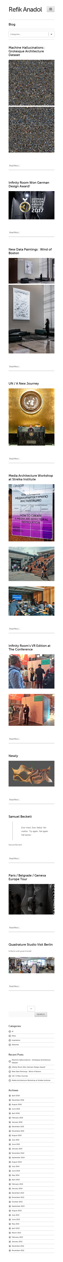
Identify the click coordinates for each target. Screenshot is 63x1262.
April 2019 (16, 1096)
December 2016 (18, 1100)
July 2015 (15, 1140)
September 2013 (18, 1206)
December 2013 (18, 1193)
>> (31, 1009)
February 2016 (17, 1118)
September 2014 (18, 1158)
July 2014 (15, 1166)
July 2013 (15, 1215)
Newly (13, 756)
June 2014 (16, 1171)
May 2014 (15, 1175)
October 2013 (17, 1202)
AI (12, 1031)
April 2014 (16, 1180)
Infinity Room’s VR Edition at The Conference (29, 647)
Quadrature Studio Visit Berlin (31, 944)
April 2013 (16, 1228)
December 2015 (18, 1127)
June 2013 (16, 1220)
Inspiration (16, 1040)
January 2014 (17, 1189)
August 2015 (17, 1135)
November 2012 (18, 1250)
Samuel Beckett (20, 816)
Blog (12, 24)
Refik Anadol (25, 9)
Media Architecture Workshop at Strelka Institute (31, 477)
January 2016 (17, 1122)
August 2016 (17, 1104)
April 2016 (16, 1113)
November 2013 (18, 1197)
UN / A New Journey (24, 383)
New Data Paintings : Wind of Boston (26, 1072)
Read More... (14, 166)
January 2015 (17, 1149)
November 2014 (18, 1153)
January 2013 (17, 1242)
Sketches (15, 1045)
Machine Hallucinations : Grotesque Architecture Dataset (27, 51)
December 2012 (18, 1246)
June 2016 (16, 1109)
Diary (14, 1036)
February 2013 (17, 1237)
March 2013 (16, 1233)
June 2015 (16, 1144)
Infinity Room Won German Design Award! (29, 184)
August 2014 (17, 1162)
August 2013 (17, 1211)
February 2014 (17, 1184)
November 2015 (18, 1131)
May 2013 (15, 1224)
